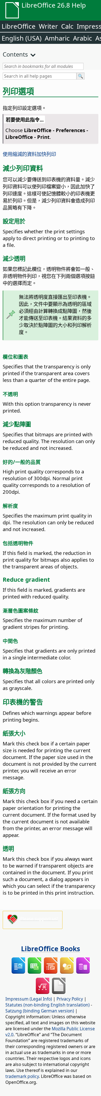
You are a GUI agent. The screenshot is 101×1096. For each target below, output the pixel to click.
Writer (48, 26)
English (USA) (21, 38)
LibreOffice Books (50, 948)
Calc (67, 26)
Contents (15, 54)
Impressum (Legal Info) (28, 999)
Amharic (57, 38)
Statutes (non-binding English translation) (47, 1005)
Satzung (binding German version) (39, 1011)
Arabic (82, 38)
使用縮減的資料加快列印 (29, 154)
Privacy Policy (70, 999)
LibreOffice (19, 26)
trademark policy (22, 1076)
